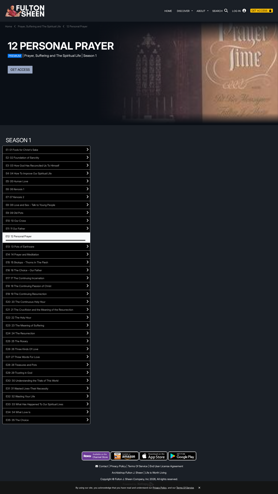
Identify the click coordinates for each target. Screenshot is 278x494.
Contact (103, 466)
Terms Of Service (138, 466)
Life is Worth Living (155, 472)
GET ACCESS (20, 70)
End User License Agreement (166, 466)
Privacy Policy (118, 466)
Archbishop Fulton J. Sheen (127, 472)
